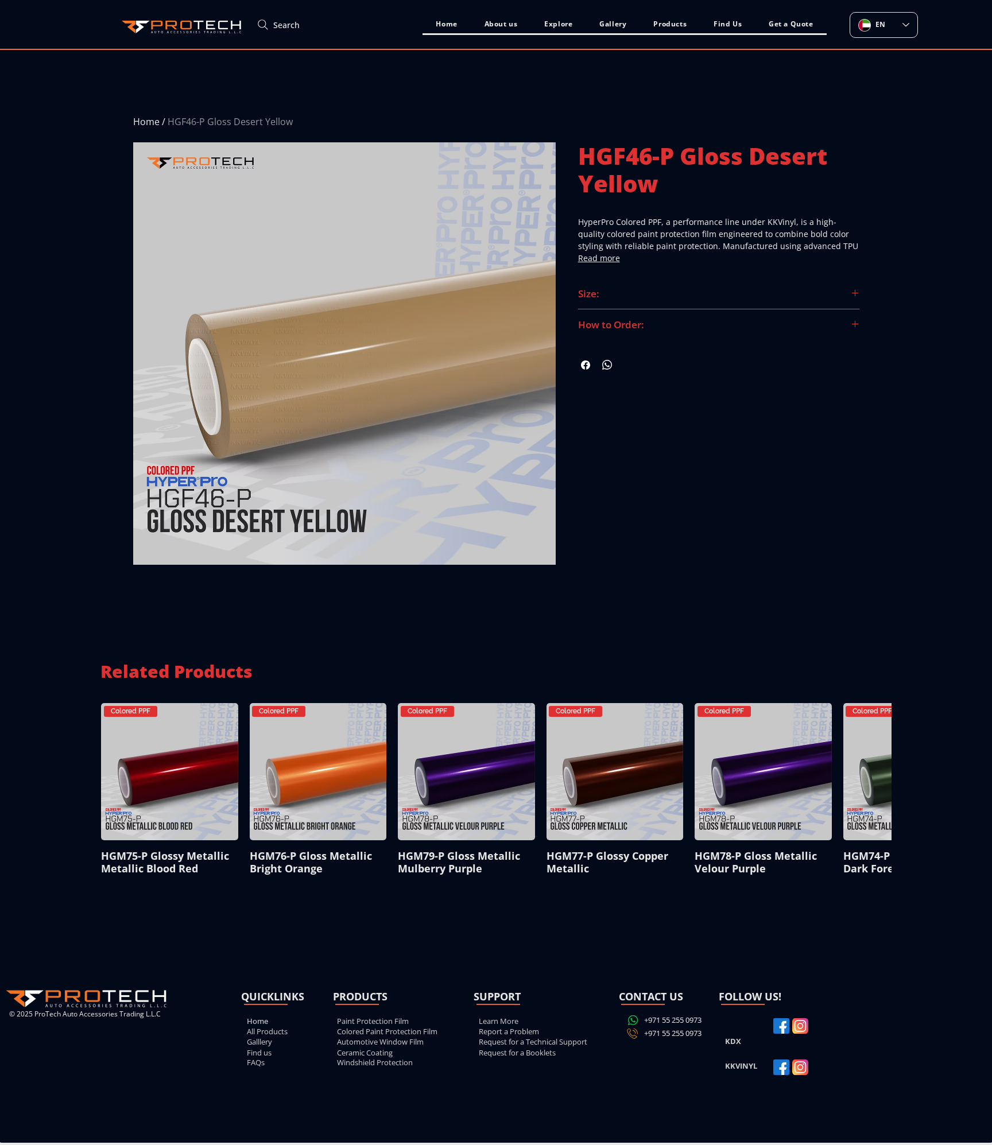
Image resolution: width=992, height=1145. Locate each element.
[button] (558, 25)
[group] (496, 792)
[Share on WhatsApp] (607, 365)
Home (146, 121)
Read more (599, 258)
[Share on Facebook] (585, 365)
